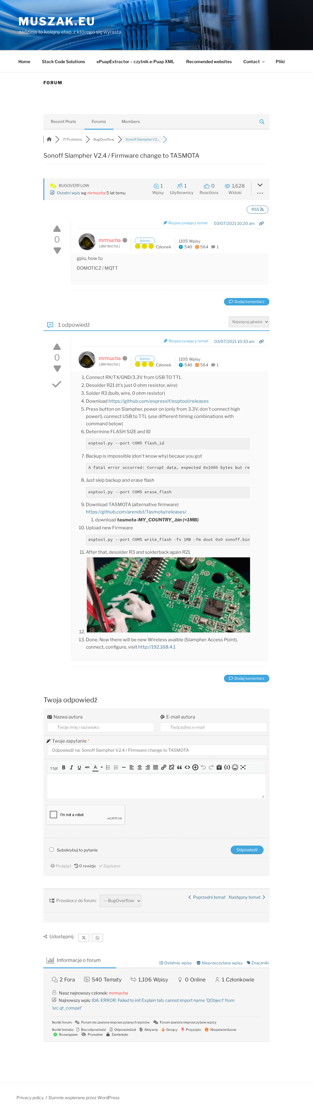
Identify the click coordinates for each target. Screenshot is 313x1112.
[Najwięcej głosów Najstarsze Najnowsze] (249, 321)
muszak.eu (56, 21)
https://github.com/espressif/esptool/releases (159, 401)
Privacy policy (30, 1097)
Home (24, 61)
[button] (54, 768)
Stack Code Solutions (63, 61)
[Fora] (49, 139)
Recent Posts (63, 121)
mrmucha (96, 192)
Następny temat (245, 897)
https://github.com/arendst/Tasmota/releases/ (136, 512)
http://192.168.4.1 (156, 647)
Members (131, 121)
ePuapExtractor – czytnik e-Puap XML (136, 61)
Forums (99, 121)
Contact (251, 61)
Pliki (280, 61)
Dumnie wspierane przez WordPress (84, 1097)
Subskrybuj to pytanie (77, 849)
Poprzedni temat (208, 897)
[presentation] (54, 768)
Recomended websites (209, 61)
